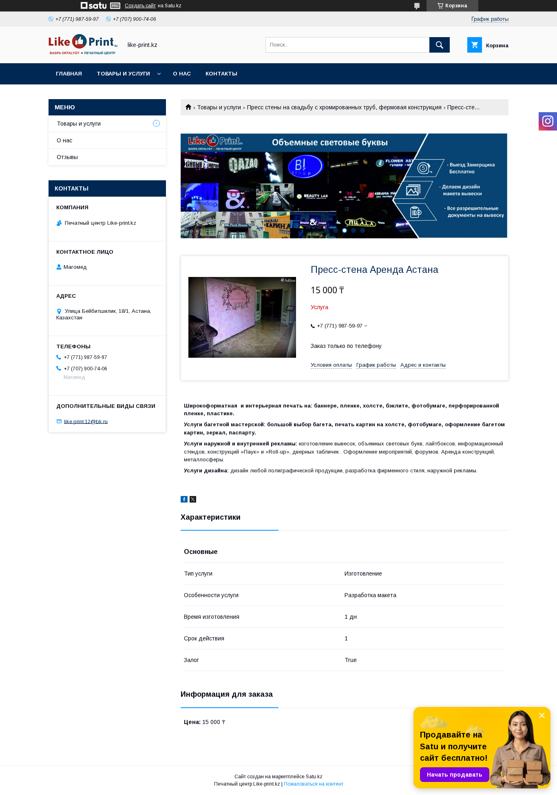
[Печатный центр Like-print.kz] (83, 52)
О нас (182, 74)
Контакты (221, 74)
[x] (193, 500)
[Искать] (439, 45)
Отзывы (67, 157)
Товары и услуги (123, 74)
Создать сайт (140, 6)
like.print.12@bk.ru (86, 421)
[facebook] (184, 500)
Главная (69, 74)
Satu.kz (314, 776)
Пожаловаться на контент (313, 784)
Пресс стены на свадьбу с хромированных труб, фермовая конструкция (344, 107)
